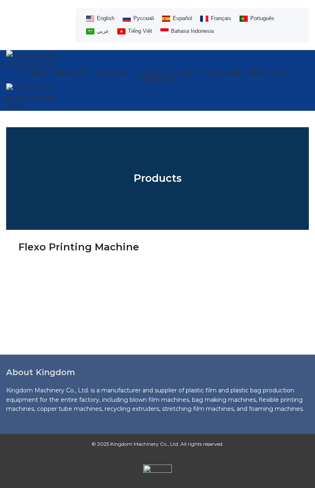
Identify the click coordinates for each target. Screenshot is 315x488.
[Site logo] (35, 58)
